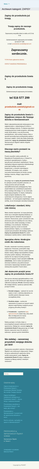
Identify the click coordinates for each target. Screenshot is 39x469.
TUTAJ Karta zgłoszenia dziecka (14, 59)
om (30, 44)
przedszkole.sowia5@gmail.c (20, 44)
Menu (6, 4)
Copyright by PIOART (19, 465)
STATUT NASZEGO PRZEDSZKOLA (16, 64)
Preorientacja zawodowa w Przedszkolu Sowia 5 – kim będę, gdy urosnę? (12, 406)
